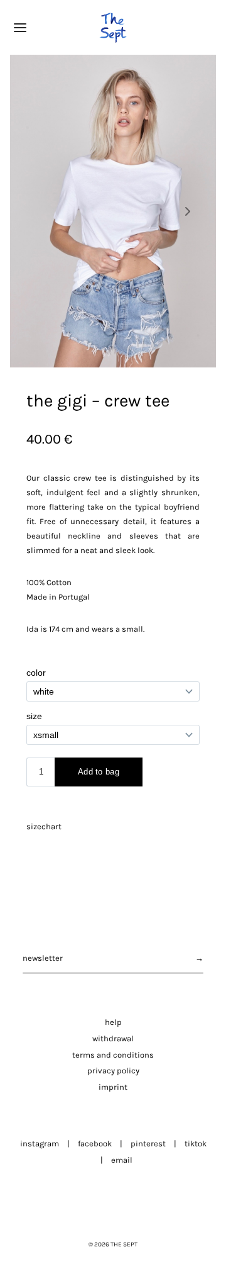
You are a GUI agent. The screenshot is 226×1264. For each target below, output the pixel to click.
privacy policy (113, 1070)
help (113, 1022)
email (121, 1160)
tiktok (196, 1143)
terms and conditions (113, 1055)
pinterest (148, 1143)
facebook (95, 1143)
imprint (113, 1087)
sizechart (44, 826)
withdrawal (113, 1038)
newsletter (43, 958)
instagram (39, 1143)
